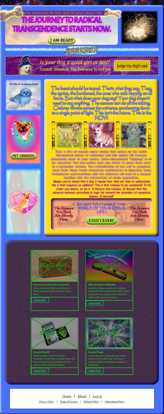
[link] (61, 40)
